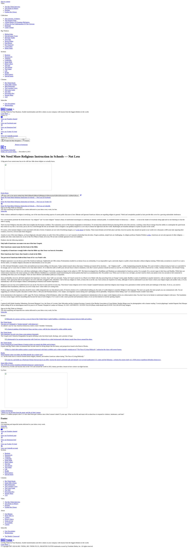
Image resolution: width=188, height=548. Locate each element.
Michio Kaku (9, 34)
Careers (7, 524)
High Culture (9, 64)
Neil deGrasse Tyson (11, 36)
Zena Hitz (8, 39)
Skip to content (5, 1)
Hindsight (8, 26)
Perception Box (9, 93)
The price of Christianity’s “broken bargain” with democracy (19, 324)
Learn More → (5, 113)
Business (7, 55)
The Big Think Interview (12, 7)
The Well (7, 91)
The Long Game (10, 90)
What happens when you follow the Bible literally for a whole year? (22, 354)
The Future (8, 69)
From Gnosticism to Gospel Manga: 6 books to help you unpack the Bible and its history (28, 344)
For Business (5, 150)
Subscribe (12, 150)
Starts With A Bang (11, 84)
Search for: (4, 137)
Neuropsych (8, 57)
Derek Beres (5, 193)
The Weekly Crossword (12, 536)
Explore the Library (11, 12)
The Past (7, 65)
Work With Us (9, 516)
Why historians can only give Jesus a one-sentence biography (20, 334)
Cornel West (8, 46)
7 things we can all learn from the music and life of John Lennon (21, 412)
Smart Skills (8, 62)
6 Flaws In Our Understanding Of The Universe (19, 24)
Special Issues (9, 76)
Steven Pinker (9, 41)
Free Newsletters (10, 103)
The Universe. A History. (12, 19)
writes (149, 235)
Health (7, 72)
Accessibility (9, 523)
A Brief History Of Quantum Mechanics (17, 22)
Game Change (9, 27)
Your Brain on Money (11, 8)
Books (3, 353)
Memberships (9, 105)
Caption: (3, 303)
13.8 (6, 97)
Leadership (8, 60)
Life (6, 71)
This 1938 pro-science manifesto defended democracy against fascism (22, 365)
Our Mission (8, 514)
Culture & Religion (7, 411)
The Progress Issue (10, 20)
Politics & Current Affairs (9, 152)
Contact (7, 517)
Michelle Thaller (10, 38)
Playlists (7, 10)
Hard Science (9, 74)
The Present (8, 67)
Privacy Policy (9, 519)
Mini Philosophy (10, 86)
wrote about (79, 230)
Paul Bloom (8, 43)
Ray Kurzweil (9, 45)
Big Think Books (10, 83)
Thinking (7, 58)
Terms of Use (9, 521)
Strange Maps (9, 95)
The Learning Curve (11, 88)
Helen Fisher (9, 48)
